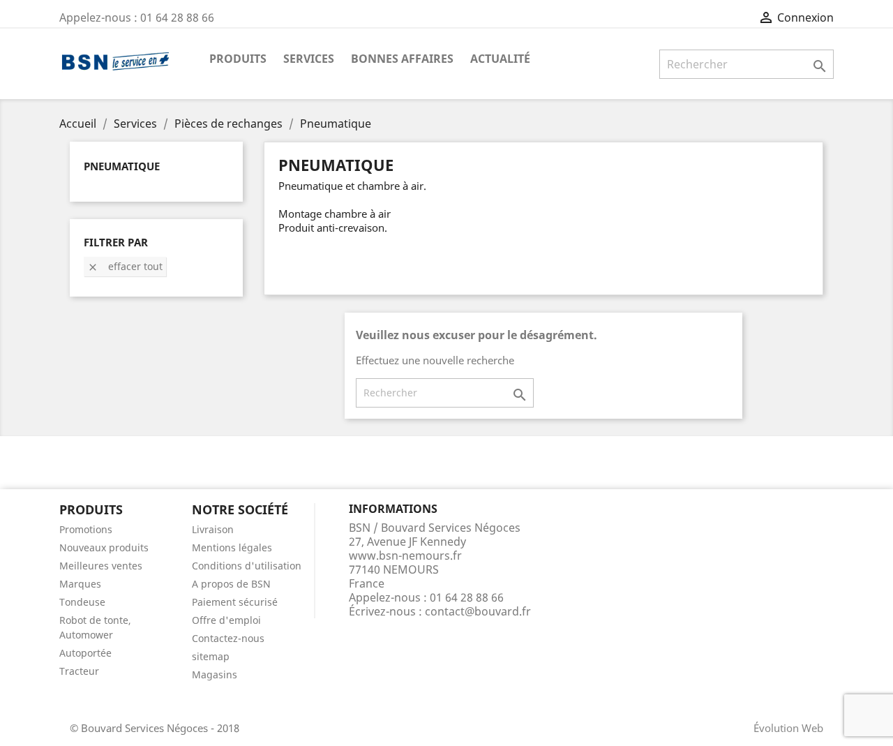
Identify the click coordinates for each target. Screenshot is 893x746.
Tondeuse (82, 602)
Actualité (500, 58)
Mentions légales (232, 547)
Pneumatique (122, 166)
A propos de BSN (231, 583)
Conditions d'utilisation (246, 565)
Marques (80, 583)
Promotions (85, 529)
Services (308, 58)
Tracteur (79, 671)
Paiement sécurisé (235, 602)
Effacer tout (125, 266)
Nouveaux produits (104, 547)
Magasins (214, 674)
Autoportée (85, 652)
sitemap (211, 656)
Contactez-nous (228, 638)
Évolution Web (788, 728)
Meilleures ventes (100, 565)
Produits (238, 58)
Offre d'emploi (226, 620)
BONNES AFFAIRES (402, 58)
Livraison (213, 529)
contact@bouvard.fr (478, 611)
